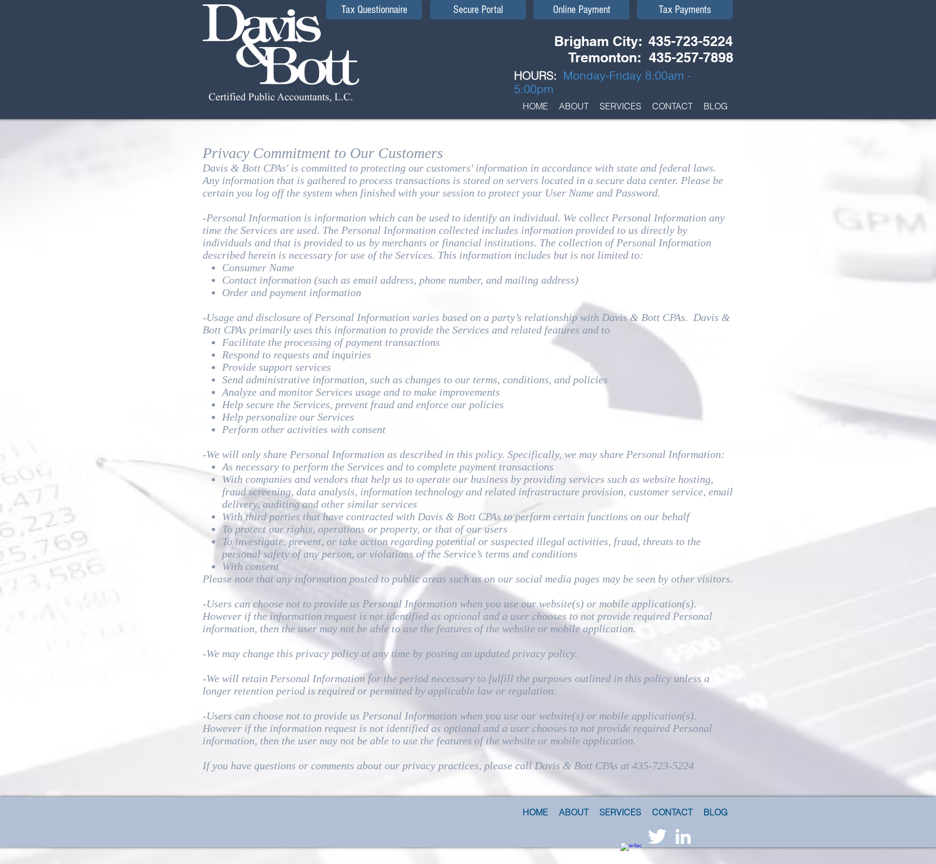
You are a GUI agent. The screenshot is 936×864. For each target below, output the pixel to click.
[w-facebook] (631, 853)
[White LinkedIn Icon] (683, 836)
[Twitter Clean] (657, 836)
